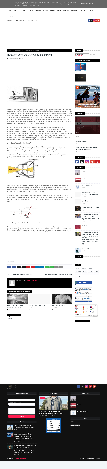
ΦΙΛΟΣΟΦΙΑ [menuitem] (66, 10)
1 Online (50, 431)
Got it (91, 3)
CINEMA (96, 274)
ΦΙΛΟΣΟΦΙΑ (78, 274)
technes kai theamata (21, 458)
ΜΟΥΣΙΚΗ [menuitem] (52, 10)
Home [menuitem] (9, 10)
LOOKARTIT (9, 20)
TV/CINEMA (78, 276)
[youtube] (98, 20)
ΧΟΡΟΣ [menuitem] (91, 10)
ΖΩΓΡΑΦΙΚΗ (84, 268)
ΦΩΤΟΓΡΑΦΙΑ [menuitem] (84, 10)
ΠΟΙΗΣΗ (96, 271)
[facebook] (89, 20)
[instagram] (94, 20)
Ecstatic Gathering (90, 458)
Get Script (78, 301)
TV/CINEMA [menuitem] (11, 16)
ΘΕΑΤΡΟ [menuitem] (31, 10)
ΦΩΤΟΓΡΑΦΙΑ (18, 50)
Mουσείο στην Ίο (86, 285)
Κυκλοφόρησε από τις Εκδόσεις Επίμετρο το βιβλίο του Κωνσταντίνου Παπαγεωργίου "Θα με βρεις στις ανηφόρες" (87, 148)
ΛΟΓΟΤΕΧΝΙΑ (78, 271)
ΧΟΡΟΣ (91, 274)
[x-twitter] (91, 20)
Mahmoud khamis (78, 108)
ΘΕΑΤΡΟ (90, 268)
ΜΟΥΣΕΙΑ (84, 271)
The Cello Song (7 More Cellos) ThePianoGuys (90, 108)
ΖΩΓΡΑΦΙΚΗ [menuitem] (23, 10)
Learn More (84, 3)
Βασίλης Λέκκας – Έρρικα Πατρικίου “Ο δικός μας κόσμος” (90, 193)
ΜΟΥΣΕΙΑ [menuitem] (45, 10)
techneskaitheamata (13, 58)
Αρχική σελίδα (11, 50)
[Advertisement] (53, 35)
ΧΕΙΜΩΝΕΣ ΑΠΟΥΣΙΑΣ (81, 141)
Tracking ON (88, 301)
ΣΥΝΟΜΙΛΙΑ (84, 225)
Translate (80, 55)
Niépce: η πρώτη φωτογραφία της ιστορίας (38, 306)
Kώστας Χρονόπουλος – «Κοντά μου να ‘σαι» (89, 201)
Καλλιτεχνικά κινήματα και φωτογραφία (58, 306)
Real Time (83, 301)
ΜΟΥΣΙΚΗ (90, 271)
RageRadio (97, 458)
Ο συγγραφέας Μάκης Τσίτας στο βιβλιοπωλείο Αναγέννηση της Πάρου (24, 426)
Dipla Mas (82, 458)
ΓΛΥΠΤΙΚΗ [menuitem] (16, 10)
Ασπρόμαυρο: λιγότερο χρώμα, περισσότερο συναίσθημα (15, 306)
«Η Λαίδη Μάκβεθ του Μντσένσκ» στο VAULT (90, 208)
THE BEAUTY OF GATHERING (31, 20)
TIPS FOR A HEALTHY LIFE (18, 20)
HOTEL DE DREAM (86, 248)
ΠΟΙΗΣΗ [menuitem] (59, 10)
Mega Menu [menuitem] (74, 10)
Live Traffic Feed (83, 282)
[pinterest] (96, 20)
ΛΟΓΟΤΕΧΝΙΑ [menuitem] (38, 10)
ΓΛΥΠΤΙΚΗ (78, 268)
